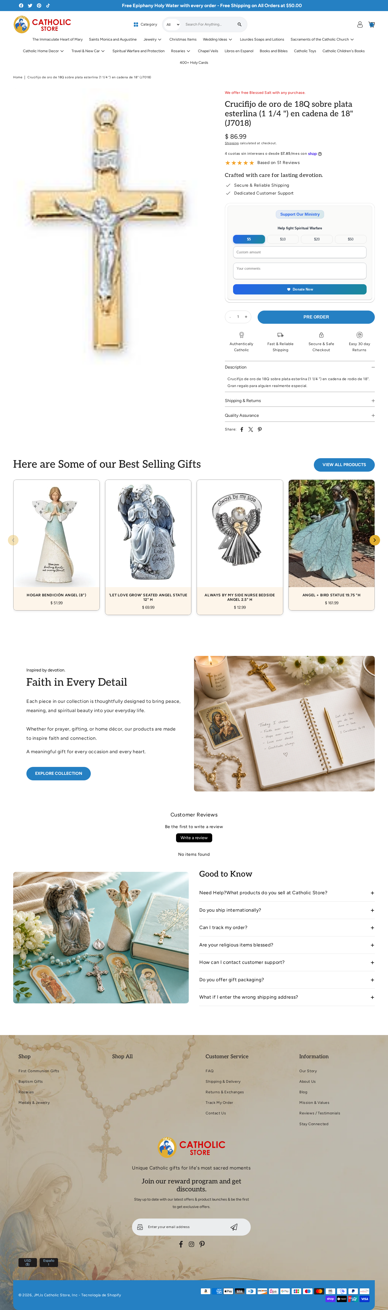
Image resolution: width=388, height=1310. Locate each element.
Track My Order (219, 1102)
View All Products (344, 464)
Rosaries (26, 1092)
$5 (249, 239)
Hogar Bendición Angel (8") (56, 539)
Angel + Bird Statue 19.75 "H (332, 539)
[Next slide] (375, 540)
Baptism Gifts (30, 1081)
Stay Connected (313, 1124)
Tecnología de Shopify (101, 1295)
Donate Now (303, 289)
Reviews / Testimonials (319, 1113)
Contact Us (216, 1113)
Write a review (194, 837)
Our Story (308, 1071)
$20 (317, 239)
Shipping (232, 143)
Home (17, 77)
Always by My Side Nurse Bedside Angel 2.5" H (240, 541)
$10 (283, 239)
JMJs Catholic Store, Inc (56, 1295)
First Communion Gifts (38, 1071)
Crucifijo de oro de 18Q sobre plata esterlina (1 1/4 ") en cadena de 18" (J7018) (89, 77)
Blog (303, 1092)
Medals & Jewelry (34, 1102)
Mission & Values (314, 1102)
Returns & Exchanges (225, 1092)
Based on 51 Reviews (278, 162)
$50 (350, 239)
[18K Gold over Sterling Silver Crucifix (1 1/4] (111, 232)
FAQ (210, 1071)
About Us (307, 1081)
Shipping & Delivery (223, 1081)
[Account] (360, 24)
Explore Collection (58, 773)
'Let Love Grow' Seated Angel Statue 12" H (148, 541)
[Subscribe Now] (234, 1227)
